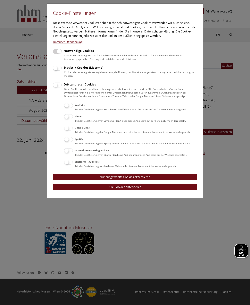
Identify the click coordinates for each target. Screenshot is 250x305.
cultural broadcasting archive (92, 150)
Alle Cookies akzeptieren (125, 187)
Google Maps (82, 127)
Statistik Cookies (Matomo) (83, 67)
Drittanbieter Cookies (80, 84)
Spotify (79, 139)
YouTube (80, 105)
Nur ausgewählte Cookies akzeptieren (125, 177)
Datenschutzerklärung (67, 42)
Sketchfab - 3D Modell (87, 161)
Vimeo (78, 116)
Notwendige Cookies (79, 51)
